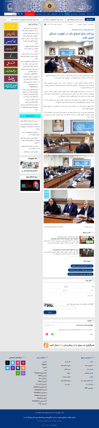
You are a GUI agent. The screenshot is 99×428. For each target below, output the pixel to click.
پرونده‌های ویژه (31, 177)
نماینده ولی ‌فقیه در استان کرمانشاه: (82, 30)
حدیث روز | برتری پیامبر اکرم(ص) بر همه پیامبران (34, 19)
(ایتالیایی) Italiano (40, 395)
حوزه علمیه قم (74, 14)
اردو (45, 370)
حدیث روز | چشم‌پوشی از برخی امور (63, 19)
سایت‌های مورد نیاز (29, 14)
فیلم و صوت (39, 14)
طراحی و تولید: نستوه (47, 425)
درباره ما (67, 384)
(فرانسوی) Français (40, 373)
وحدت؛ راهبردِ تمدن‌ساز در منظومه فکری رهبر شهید (31, 101)
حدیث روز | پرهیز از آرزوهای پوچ (29, 121)
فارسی (45, 362)
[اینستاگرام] (23, 363)
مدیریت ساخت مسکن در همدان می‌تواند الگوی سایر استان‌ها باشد (29, 41)
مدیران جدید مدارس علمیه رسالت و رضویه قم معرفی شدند (29, 29)
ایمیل (66, 286)
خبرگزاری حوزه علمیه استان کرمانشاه (80, 274)
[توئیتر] (7, 363)
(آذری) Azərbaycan (40, 390)
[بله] (18, 368)
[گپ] (23, 373)
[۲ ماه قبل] (30, 185)
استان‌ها (85, 24)
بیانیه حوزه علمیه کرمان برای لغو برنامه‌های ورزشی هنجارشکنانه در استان (29, 107)
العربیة (45, 367)
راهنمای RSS (89, 388)
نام (93, 286)
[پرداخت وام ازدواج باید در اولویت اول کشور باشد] (69, 136)
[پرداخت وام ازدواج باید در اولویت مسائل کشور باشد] (69, 57)
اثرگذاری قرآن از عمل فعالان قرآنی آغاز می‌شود (32, 153)
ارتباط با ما (89, 384)
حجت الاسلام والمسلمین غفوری (82, 266)
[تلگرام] (13, 363)
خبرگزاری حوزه (79, 83)
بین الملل (61, 14)
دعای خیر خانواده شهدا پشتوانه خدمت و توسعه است (30, 147)
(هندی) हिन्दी (42, 376)
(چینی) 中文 (42, 404)
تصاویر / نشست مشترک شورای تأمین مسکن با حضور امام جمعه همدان (29, 56)
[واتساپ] (18, 373)
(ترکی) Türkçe (42, 381)
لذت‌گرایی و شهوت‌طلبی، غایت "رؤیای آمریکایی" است (31, 133)
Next (23, 186)
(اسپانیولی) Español (40, 387)
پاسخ (91, 334)
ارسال (50, 312)
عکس (44, 14)
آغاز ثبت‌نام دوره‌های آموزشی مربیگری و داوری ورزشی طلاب (30, 34)
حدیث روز (90, 19)
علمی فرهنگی (54, 14)
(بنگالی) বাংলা (43, 378)
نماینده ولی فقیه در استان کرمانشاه (80, 270)
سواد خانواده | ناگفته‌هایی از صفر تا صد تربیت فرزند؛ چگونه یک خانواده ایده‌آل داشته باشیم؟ (29, 64)
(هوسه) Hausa (42, 398)
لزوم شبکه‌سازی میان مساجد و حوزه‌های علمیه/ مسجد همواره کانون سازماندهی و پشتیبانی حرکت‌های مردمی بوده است (30, 93)
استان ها (67, 14)
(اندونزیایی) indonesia (39, 401)
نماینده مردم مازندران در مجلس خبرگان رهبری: (68, 237)
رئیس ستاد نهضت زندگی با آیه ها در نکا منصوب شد (65, 250)
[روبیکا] (13, 368)
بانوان (48, 14)
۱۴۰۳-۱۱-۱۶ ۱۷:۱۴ (73, 246)
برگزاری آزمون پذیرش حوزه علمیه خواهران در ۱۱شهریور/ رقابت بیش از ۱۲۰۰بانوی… (30, 140)
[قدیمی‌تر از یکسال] (86, 240)
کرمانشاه (80, 24)
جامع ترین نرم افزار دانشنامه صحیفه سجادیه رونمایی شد (30, 78)
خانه (93, 14)
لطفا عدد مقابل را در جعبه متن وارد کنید (80, 304)
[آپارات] (18, 363)
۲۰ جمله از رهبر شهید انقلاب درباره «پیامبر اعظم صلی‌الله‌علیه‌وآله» (30, 84)
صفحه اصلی (91, 24)
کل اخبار (88, 14)
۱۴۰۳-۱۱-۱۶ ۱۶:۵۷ (73, 257)
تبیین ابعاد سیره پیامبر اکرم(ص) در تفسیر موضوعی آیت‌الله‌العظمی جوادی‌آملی (29, 71)
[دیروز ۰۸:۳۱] (30, 167)
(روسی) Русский (41, 384)
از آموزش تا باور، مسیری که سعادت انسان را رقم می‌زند (65, 239)
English (44, 364)
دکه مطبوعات (32, 158)
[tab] (30, 115)
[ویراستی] (7, 368)
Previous (37, 186)
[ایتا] (23, 368)
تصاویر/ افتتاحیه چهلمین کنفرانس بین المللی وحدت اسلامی (31, 48)
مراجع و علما (82, 14)
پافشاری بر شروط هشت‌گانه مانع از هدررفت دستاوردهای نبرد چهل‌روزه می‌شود (30, 126)
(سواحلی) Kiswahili (40, 392)
